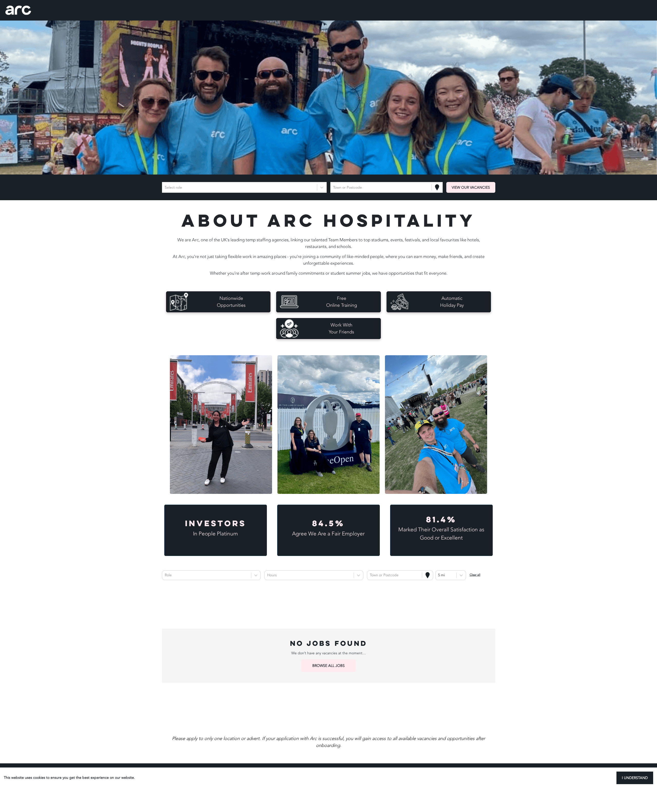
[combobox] (165, 187)
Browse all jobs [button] (328, 666)
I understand (635, 778)
